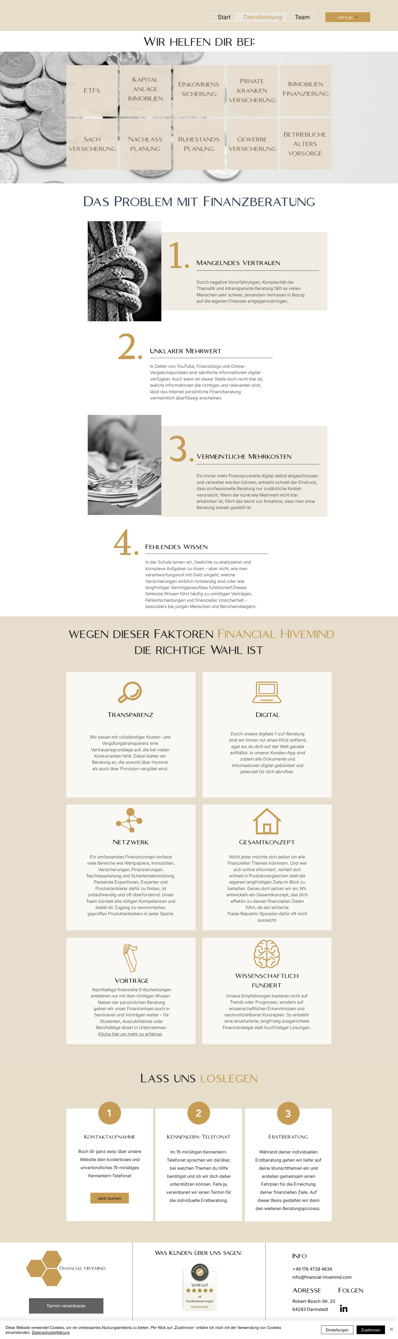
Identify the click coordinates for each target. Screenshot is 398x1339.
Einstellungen (337, 1330)
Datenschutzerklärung (51, 1332)
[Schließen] (391, 1330)
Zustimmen (370, 1330)
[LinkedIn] (343, 1308)
